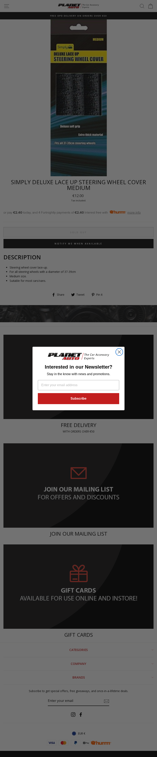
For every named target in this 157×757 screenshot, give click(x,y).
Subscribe (78, 398)
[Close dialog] (119, 352)
